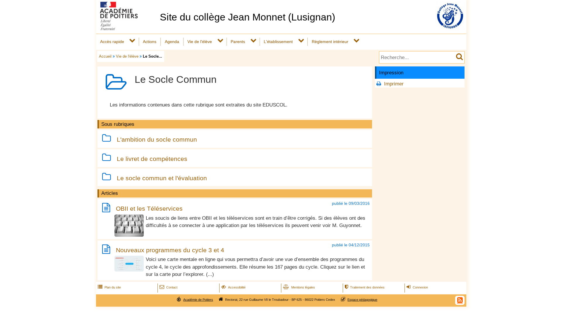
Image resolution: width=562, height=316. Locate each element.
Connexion (417, 287)
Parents (238, 41)
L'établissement (278, 41)
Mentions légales (299, 287)
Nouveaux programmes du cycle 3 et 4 (170, 250)
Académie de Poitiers (198, 299)
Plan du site (109, 287)
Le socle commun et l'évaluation (162, 178)
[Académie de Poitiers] (126, 28)
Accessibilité (233, 287)
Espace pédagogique (362, 299)
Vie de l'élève (199, 41)
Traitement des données (365, 287)
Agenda (172, 41)
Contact (168, 287)
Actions (149, 41)
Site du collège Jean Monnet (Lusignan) (247, 17)
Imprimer (394, 84)
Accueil (105, 56)
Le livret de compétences (152, 158)
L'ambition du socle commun (157, 139)
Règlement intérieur (330, 41)
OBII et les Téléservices (149, 208)
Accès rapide (112, 41)
